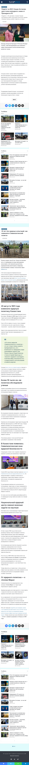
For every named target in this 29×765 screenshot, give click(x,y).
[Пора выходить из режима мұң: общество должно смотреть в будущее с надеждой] (4, 194)
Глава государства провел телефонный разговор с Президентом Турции (16, 188)
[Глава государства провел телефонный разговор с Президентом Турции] (4, 188)
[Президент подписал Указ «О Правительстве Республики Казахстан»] (4, 169)
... (14, 220)
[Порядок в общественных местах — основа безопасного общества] (21, 118)
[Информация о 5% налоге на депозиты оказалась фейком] (7, 136)
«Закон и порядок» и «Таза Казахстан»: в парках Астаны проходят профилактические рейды (19, 214)
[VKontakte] (16, 105)
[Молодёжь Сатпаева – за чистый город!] (21, 136)
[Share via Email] (19, 105)
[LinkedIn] (13, 105)
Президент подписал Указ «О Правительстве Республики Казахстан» (17, 169)
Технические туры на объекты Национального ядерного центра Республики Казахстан (18, 207)
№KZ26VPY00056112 (14, 755)
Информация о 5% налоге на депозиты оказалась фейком (6, 143)
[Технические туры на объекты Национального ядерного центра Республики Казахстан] (4, 207)
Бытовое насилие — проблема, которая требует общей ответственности (17, 201)
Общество (4, 6)
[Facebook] (6, 105)
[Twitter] (9, 105)
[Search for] (27, 2)
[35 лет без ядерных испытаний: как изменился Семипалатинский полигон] (7, 118)
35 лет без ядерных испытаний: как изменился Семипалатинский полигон (6, 126)
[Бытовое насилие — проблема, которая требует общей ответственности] (4, 201)
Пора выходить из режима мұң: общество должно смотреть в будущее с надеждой (17, 194)
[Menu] (1, 2)
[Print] (22, 105)
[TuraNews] (14, 2)
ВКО (15, 99)
